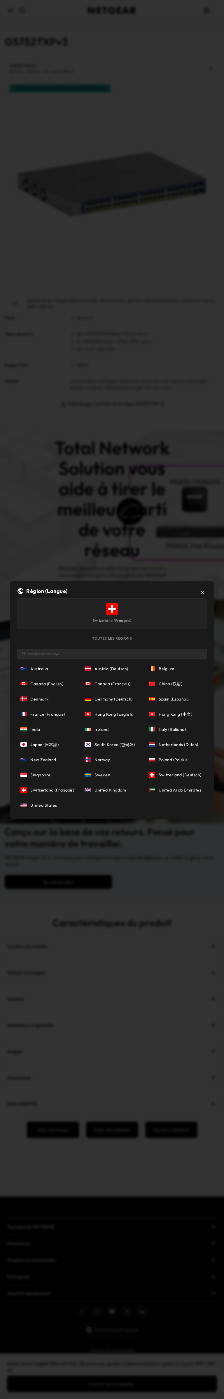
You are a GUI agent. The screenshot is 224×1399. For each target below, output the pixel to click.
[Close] (202, 592)
